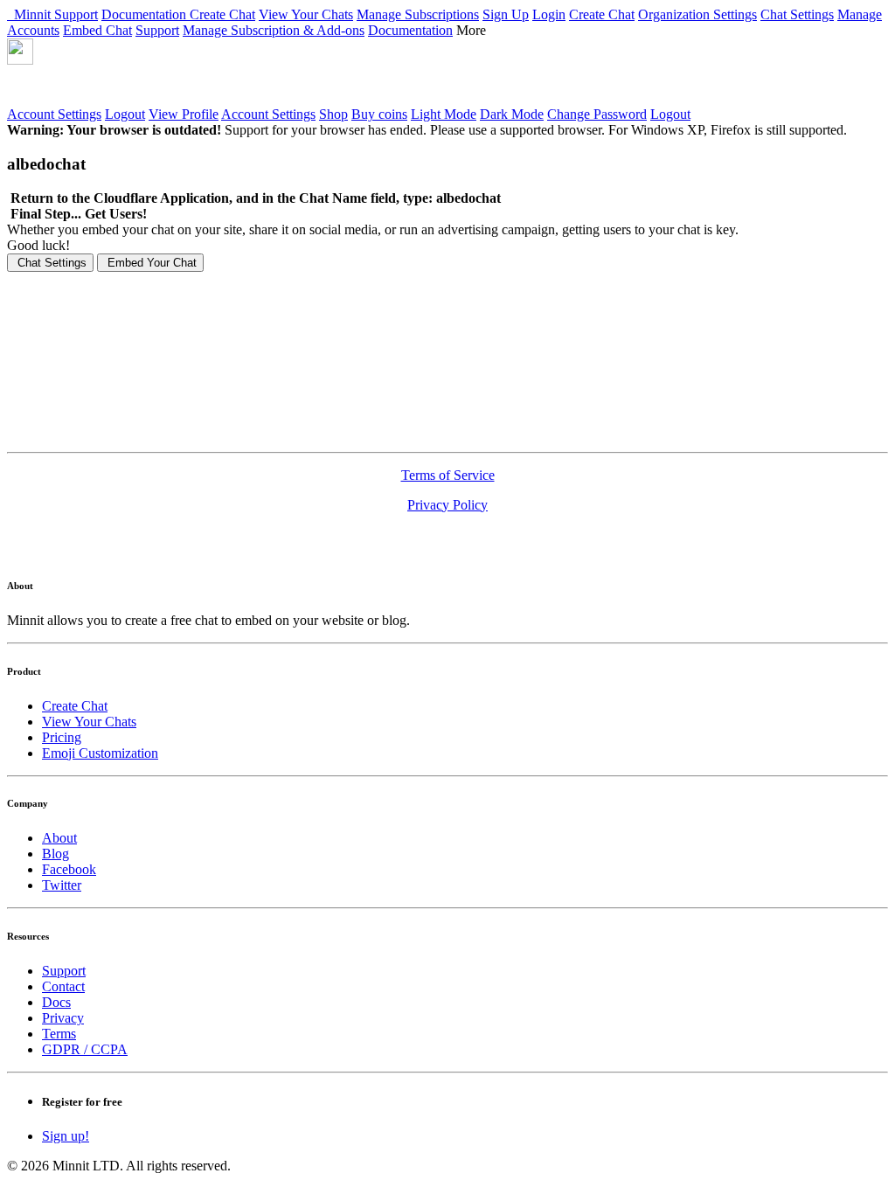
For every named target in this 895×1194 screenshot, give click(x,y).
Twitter (61, 885)
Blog (55, 853)
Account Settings (54, 114)
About (59, 837)
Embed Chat (97, 30)
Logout (125, 114)
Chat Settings (797, 14)
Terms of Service (448, 475)
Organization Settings (697, 14)
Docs (56, 1002)
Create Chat (222, 14)
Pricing (61, 737)
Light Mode (443, 114)
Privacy (63, 1017)
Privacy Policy (447, 504)
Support (76, 14)
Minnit (30, 14)
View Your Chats (306, 14)
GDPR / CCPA (85, 1049)
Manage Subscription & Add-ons (273, 30)
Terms (59, 1033)
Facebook (69, 869)
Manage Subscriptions (418, 14)
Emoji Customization (100, 753)
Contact (63, 986)
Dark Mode (512, 114)
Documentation (145, 14)
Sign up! (65, 1135)
